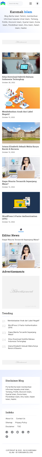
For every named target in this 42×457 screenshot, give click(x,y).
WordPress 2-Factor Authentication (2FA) (19, 217)
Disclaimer (10, 426)
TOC (19, 426)
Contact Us (20, 418)
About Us (9, 418)
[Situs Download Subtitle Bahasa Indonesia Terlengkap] (21, 63)
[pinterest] (7, 437)
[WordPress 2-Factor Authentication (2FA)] (21, 202)
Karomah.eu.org (25, 452)
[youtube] (17, 432)
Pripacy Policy (21, 422)
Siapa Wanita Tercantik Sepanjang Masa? (19, 182)
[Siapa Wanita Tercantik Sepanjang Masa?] (21, 167)
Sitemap (9, 422)
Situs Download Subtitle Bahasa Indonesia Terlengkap (17, 78)
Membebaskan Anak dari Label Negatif (17, 112)
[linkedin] (28, 432)
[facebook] (7, 432)
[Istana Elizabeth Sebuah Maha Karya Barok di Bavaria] (21, 132)
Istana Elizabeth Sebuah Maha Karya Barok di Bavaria (20, 147)
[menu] (32, 3)
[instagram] (23, 432)
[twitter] (12, 432)
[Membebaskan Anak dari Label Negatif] (21, 98)
